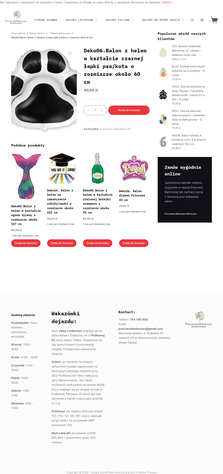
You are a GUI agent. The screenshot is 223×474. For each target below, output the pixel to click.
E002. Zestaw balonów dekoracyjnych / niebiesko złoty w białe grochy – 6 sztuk (188, 117)
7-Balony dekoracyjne (116, 129)
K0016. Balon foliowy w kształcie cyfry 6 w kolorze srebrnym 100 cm (189, 140)
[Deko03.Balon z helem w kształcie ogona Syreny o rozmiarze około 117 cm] (26, 176)
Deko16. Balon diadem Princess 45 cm (132, 195)
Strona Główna (45, 20)
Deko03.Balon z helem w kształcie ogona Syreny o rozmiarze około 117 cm (26, 215)
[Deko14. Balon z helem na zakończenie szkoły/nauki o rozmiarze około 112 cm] (62, 168)
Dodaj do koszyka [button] (26, 243)
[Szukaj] (192, 19)
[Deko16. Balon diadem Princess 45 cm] (134, 169)
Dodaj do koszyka (129, 110)
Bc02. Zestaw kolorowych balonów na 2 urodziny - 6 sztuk (188, 71)
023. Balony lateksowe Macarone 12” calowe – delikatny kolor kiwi (186, 51)
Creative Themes (146, 472)
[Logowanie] (202, 19)
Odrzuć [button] (166, 2)
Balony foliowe (118, 20)
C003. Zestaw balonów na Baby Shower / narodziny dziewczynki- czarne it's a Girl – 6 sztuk (188, 93)
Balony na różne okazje (161, 20)
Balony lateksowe (80, 20)
